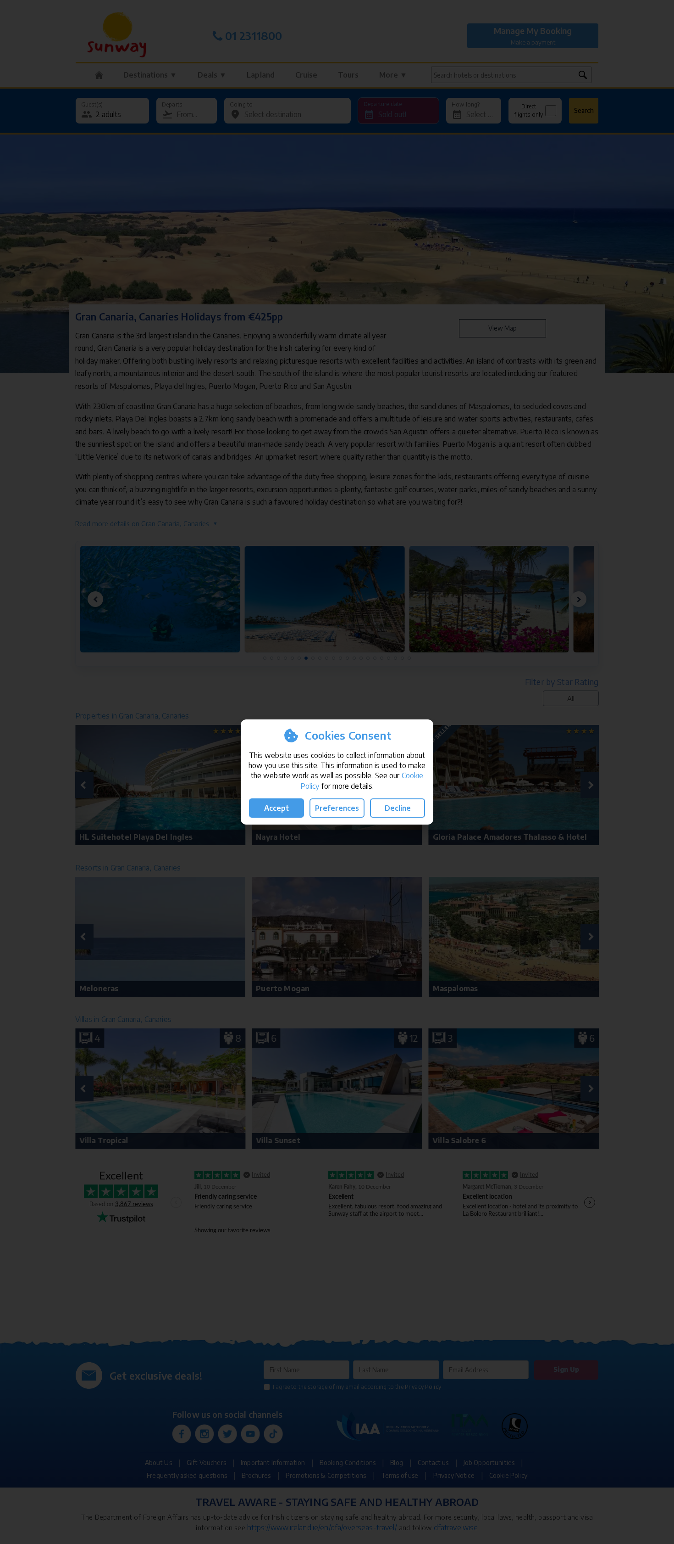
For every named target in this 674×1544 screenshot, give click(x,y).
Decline (398, 808)
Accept (276, 808)
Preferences (337, 808)
